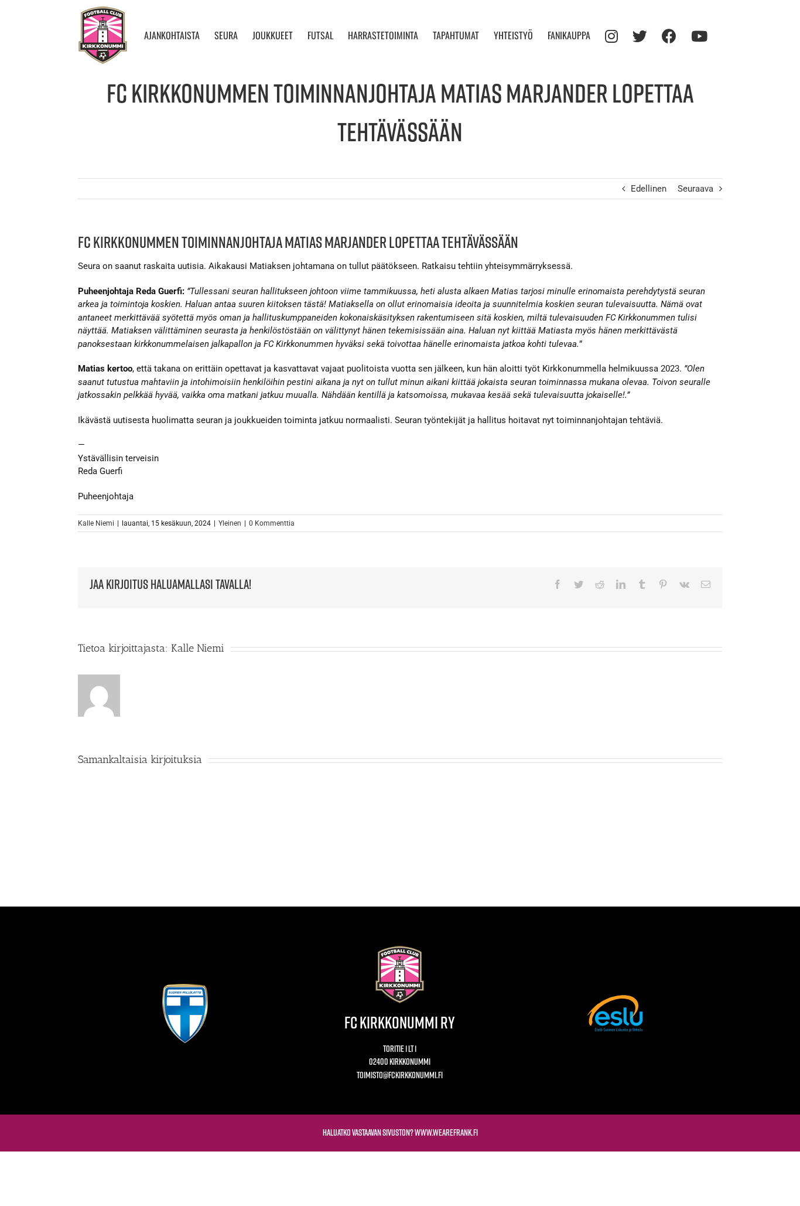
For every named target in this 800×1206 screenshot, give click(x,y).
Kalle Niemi (96, 523)
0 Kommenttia (272, 523)
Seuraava (695, 188)
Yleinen (229, 523)
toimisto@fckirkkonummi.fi (400, 1075)
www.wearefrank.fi (446, 1132)
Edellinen (648, 188)
